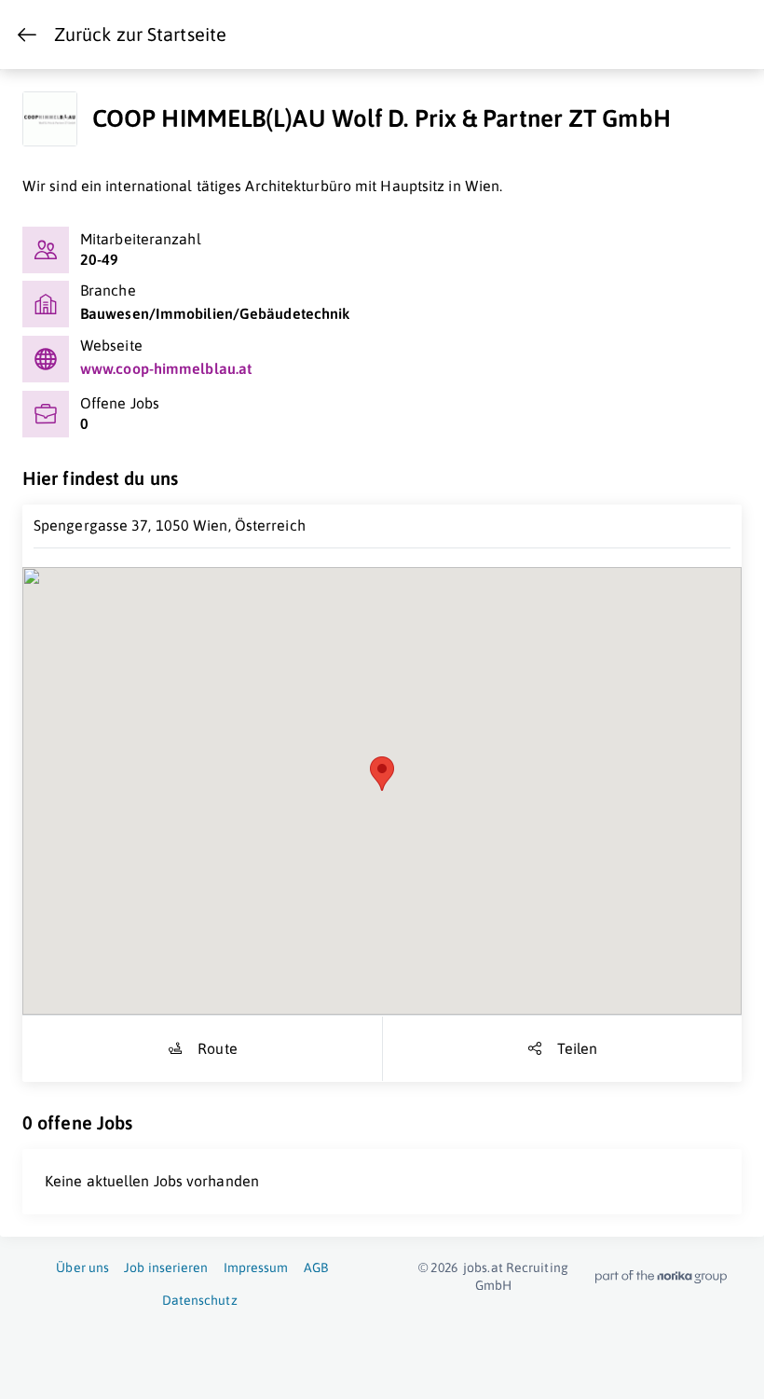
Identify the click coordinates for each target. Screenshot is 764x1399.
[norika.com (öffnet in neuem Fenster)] (661, 1276)
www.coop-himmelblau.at (166, 368)
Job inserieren (166, 1267)
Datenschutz (200, 1300)
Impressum (256, 1267)
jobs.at (483, 1267)
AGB (316, 1267)
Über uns (82, 1267)
